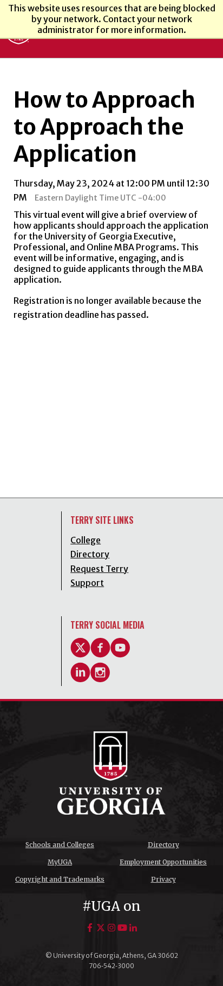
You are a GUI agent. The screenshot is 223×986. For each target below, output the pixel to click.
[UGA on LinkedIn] (133, 928)
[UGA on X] (100, 928)
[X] (80, 654)
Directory (163, 845)
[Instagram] (100, 679)
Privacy (163, 879)
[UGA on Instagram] (111, 928)
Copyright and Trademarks (59, 879)
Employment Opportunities (163, 862)
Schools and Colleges (59, 845)
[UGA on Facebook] (89, 928)
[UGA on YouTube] (122, 928)
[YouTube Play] (120, 654)
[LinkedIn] (80, 679)
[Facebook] (100, 654)
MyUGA (60, 862)
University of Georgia (111, 773)
